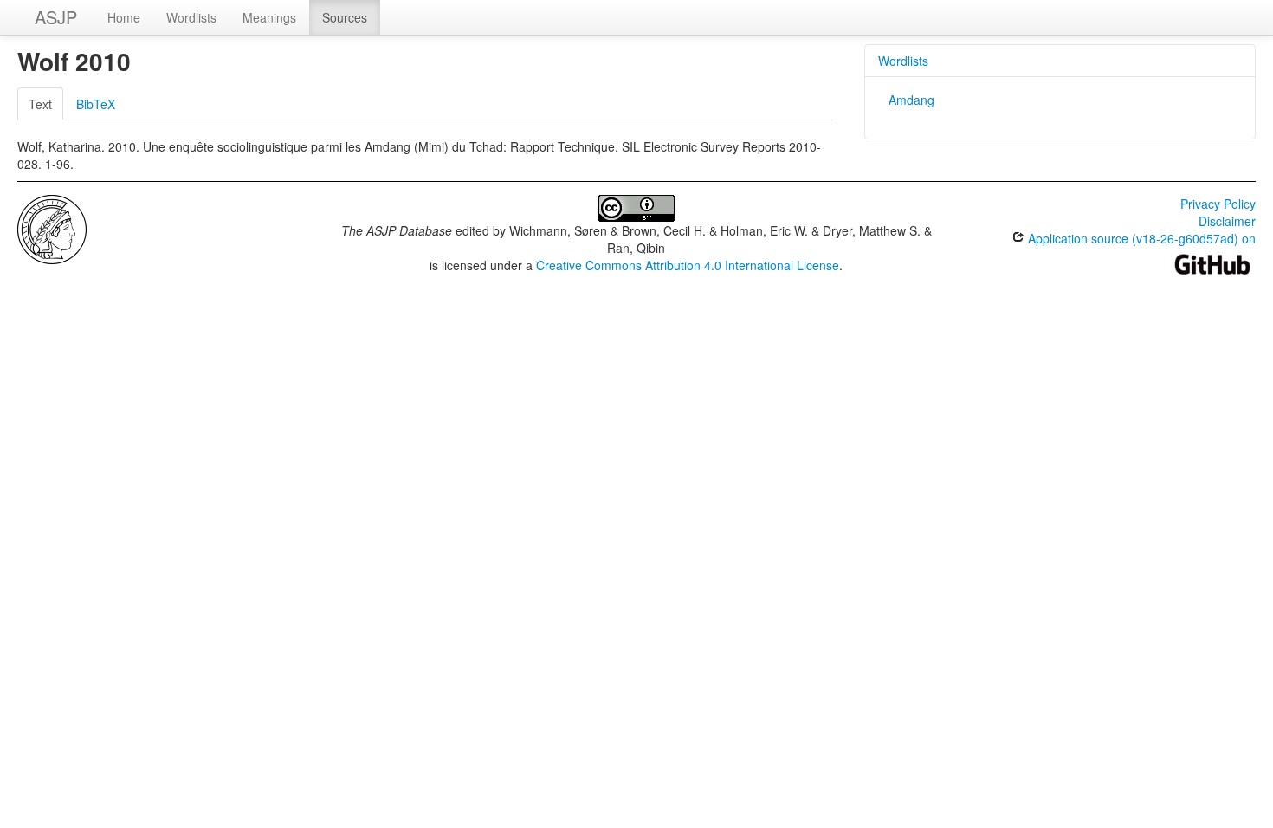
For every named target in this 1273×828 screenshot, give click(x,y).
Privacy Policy (1218, 203)
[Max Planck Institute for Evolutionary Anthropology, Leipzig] (52, 227)
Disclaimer (1227, 221)
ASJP (56, 16)
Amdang (911, 99)
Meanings (269, 17)
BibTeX (95, 104)
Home (123, 17)
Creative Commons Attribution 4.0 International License (687, 265)
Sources (344, 17)
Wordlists (191, 17)
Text (40, 104)
